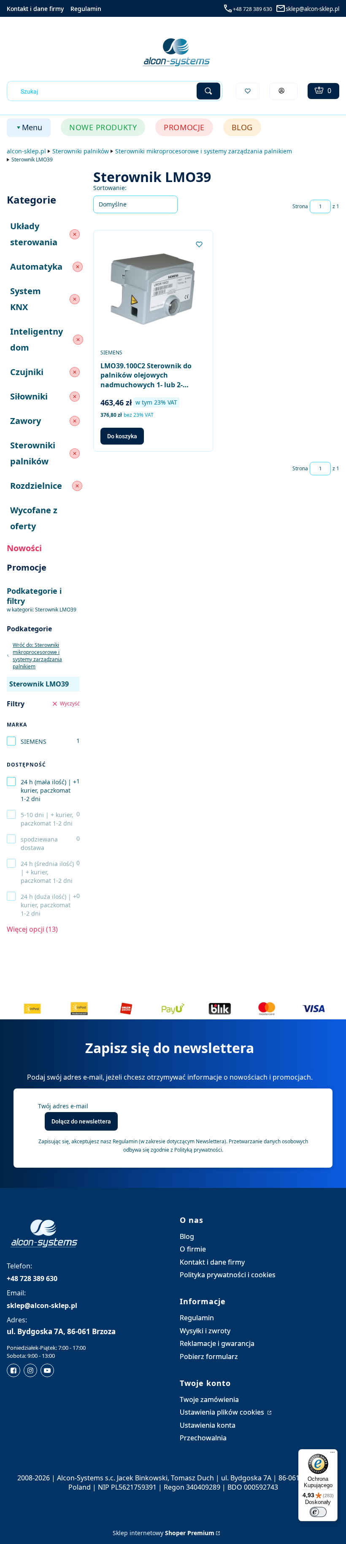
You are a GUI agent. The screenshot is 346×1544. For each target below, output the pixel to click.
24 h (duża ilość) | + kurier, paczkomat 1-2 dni (48, 905)
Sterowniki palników (80, 151)
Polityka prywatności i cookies (228, 1274)
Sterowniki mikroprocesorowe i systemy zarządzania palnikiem (203, 151)
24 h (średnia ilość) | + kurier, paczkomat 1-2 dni (47, 872)
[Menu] (332, 1454)
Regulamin (85, 9)
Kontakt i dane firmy (35, 9)
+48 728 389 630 (252, 9)
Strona (300, 206)
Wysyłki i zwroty (205, 1330)
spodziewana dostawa (39, 843)
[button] (208, 91)
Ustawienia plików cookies (223, 1412)
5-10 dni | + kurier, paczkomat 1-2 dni (47, 819)
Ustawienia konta (207, 1425)
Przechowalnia (203, 1437)
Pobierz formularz (209, 1356)
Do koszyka (122, 436)
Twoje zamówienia (209, 1399)
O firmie (193, 1249)
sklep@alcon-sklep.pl (312, 9)
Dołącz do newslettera (81, 1121)
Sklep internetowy (163, 1533)
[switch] (318, 1512)
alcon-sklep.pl (26, 151)
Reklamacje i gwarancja (217, 1343)
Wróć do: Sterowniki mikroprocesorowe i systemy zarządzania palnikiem (37, 655)
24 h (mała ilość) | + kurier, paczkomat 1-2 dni (48, 790)
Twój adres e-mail (63, 1106)
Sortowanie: (110, 188)
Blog (187, 1236)
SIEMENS (33, 741)
